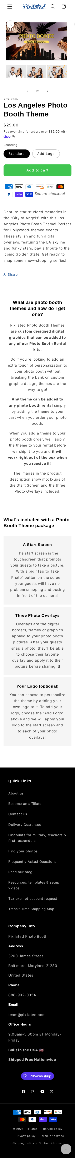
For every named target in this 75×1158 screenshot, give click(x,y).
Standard (17, 154)
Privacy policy (25, 1135)
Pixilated (32, 1128)
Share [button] (13, 274)
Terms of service (52, 1135)
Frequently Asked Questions (32, 861)
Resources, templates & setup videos (33, 885)
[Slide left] (27, 91)
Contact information (53, 1143)
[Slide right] (47, 91)
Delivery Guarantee (24, 825)
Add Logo (46, 154)
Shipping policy (23, 1143)
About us (16, 793)
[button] (9, 6)
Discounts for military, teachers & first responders (37, 838)
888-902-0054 (22, 995)
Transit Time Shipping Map (31, 909)
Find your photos (23, 851)
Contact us (17, 814)
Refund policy (52, 1128)
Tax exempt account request (32, 898)
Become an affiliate (24, 804)
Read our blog (20, 872)
